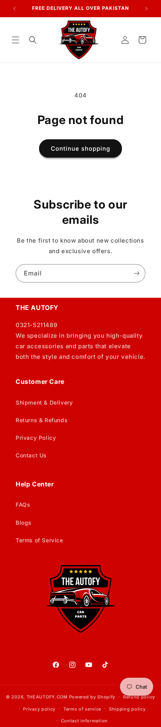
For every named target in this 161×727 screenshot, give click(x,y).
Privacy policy (39, 709)
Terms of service (82, 709)
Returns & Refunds (42, 420)
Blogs (24, 522)
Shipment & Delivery (44, 402)
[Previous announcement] (14, 8)
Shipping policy (127, 709)
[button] (15, 40)
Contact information (84, 720)
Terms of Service (39, 540)
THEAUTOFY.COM (47, 697)
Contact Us (31, 455)
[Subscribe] (136, 273)
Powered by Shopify (92, 697)
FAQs (23, 504)
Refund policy (139, 697)
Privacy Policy (36, 437)
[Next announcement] (146, 8)
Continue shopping (80, 148)
